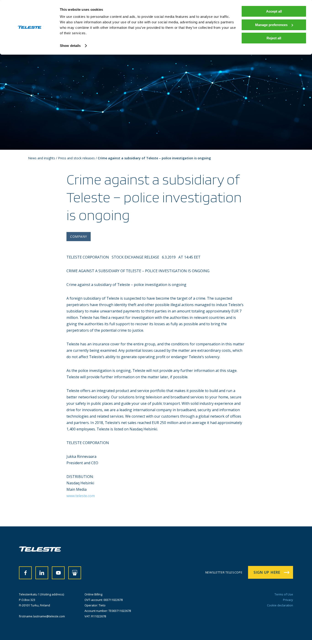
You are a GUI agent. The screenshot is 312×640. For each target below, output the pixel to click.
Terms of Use (284, 594)
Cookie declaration (280, 605)
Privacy (288, 600)
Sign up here (267, 572)
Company (78, 236)
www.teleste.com (80, 495)
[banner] (40, 550)
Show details (70, 46)
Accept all (274, 11)
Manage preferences (271, 25)
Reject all (274, 38)
